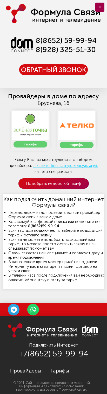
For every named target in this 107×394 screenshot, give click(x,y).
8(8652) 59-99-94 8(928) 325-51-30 (66, 45)
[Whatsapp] (33, 309)
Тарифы (59, 371)
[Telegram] (13, 309)
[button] (53, 69)
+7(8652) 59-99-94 (53, 353)
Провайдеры (25, 371)
